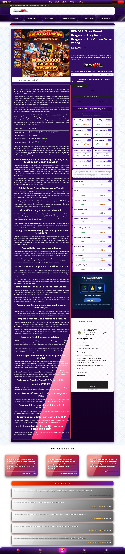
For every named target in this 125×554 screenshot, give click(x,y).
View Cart (92, 383)
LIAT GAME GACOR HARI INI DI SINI (92, 96)
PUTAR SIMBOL (92, 300)
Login (40, 552)
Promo (18, 552)
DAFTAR (121, 1)
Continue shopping (92, 389)
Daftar (62, 551)
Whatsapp (84, 552)
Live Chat (106, 552)
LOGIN (114, 2)
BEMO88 (14, 24)
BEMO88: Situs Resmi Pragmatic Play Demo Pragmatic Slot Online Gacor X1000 (99, 5)
